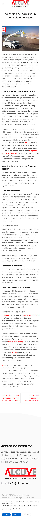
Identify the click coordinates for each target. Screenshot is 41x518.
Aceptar (6, 514)
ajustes (18, 508)
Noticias (20, 11)
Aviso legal (18, 498)
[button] (3, 3)
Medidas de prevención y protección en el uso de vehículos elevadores (11, 398)
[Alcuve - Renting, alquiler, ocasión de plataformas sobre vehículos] (20, 3)
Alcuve (4, 365)
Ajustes (26, 514)
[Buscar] (38, 4)
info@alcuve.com (19, 483)
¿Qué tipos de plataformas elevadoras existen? (31, 398)
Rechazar (16, 514)
